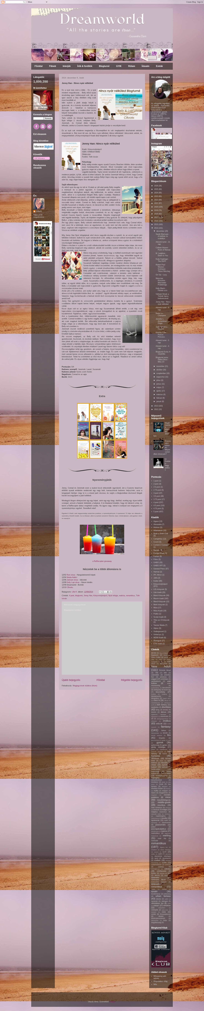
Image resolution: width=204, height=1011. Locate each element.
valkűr (166, 899)
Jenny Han (88, 596)
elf (152, 719)
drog (157, 710)
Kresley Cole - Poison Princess (161, 334)
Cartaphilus (158, 539)
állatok (160, 916)
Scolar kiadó (158, 617)
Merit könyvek (159, 605)
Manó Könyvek (159, 595)
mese (168, 797)
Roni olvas (71, 575)
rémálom (154, 850)
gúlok (153, 749)
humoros (155, 756)
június (159, 384)
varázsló (154, 901)
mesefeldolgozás (164, 800)
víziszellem (161, 908)
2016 (156, 221)
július (158, 380)
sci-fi (164, 852)
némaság (154, 822)
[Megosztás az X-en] (105, 592)
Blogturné (104, 66)
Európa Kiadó (158, 553)
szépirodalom (156, 865)
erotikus (167, 721)
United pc (157, 634)
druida (165, 710)
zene (164, 912)
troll (169, 873)
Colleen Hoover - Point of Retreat (163, 249)
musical (156, 809)
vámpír (156, 905)
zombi (153, 914)
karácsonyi (155, 769)
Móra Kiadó (158, 611)
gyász (164, 745)
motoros (168, 807)
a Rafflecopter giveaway (102, 561)
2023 (156, 196)
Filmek (52, 66)
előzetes (154, 721)
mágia (164, 810)
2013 (156, 406)
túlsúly (153, 889)
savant (156, 852)
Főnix (155, 559)
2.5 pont (156, 487)
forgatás (162, 738)
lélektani (164, 786)
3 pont (155, 493)
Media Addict (72, 577)
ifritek (161, 761)
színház (161, 867)
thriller (153, 873)
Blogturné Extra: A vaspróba (163, 353)
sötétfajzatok (161, 871)
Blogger (113, 1002)
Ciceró (156, 542)
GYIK (119, 66)
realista (122, 596)
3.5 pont (156, 496)
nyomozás (155, 820)
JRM (152, 659)
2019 (156, 210)
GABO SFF (158, 565)
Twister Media (159, 625)
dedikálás (155, 707)
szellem (157, 860)
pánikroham (155, 831)
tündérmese (155, 894)
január (159, 401)
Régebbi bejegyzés (131, 680)
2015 (156, 224)
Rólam (131, 66)
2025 (156, 189)
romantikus (130, 596)
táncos (157, 875)
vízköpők (154, 910)
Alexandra (157, 524)
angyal (154, 679)
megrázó (154, 795)
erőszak (159, 724)
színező (168, 865)
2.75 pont (157, 490)
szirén (164, 863)
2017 (156, 217)
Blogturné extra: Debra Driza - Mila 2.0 (162, 359)
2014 (156, 228)
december (160, 231)
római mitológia (165, 850)
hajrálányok (163, 749)
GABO (156, 562)
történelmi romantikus (156, 885)
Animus (156, 527)
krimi (169, 773)
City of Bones (163, 653)
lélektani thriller (157, 788)
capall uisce (167, 698)
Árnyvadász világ (160, 981)
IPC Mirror (157, 575)
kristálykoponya (162, 776)
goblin (164, 740)
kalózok (165, 767)
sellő (160, 854)
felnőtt (165, 733)
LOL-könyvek (158, 589)
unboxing (167, 894)
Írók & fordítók (84, 66)
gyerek (160, 742)
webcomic (165, 910)
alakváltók (155, 675)
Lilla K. (39, 211)
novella (164, 818)
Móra (155, 608)
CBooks (70, 587)
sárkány (167, 869)
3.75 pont (157, 499)
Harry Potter (156, 657)
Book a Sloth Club (160, 533)
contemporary (155, 703)
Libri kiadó (157, 592)
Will (165, 673)
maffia (156, 791)
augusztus (160, 377)
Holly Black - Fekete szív (161, 289)
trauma (162, 873)
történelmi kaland (158, 882)
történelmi (155, 878)
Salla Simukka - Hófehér (162, 328)
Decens (156, 550)
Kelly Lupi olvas (73, 582)
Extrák (159, 66)
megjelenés (163, 793)
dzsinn (153, 712)
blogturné (79, 596)
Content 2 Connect (160, 545)
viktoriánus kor (157, 903)
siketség (168, 854)
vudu (169, 903)
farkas (163, 730)
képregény (155, 778)
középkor (154, 782)
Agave (156, 521)
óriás (165, 920)
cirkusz (166, 700)
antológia (164, 679)
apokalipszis (156, 681)
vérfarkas (167, 905)
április (159, 391)
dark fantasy (162, 705)
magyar (165, 791)
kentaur (161, 773)
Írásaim (145, 66)
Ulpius (155, 628)
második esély (156, 814)
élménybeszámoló (158, 918)
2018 (156, 214)
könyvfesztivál (156, 780)
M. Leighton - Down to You (162, 254)
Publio (155, 614)
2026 (156, 186)
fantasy (166, 726)
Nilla (155, 984)
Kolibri (155, 581)
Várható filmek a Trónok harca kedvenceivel (162, 296)
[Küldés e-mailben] (100, 592)
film (169, 735)
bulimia (153, 694)
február (159, 398)
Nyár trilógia (113, 596)
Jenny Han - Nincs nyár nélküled (163, 303)
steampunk (166, 858)
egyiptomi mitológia (158, 714)
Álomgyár (157, 641)
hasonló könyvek (157, 751)
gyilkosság (155, 745)
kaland (154, 767)
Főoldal (38, 66)
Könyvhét (163, 664)
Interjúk (67, 66)
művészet (168, 814)
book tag (167, 690)
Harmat (156, 572)
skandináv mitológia (162, 856)
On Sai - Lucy (161, 275)
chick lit (156, 700)
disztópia (166, 707)
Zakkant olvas (72, 580)
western (153, 912)
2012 (156, 409)
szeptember (161, 373)
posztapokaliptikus (158, 829)
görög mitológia (158, 747)
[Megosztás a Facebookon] (108, 592)
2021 (156, 203)
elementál (164, 716)
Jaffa (155, 578)
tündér (154, 891)
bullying (164, 694)
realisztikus (155, 833)
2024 (156, 193)
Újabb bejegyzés (71, 680)
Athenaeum (158, 530)
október (159, 370)
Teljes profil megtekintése (38, 216)
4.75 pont (157, 508)
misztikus (161, 805)
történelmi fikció (158, 880)
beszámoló (166, 688)
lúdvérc (168, 788)
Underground (158, 631)
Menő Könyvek (159, 601)
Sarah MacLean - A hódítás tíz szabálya (162, 236)
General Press (159, 569)
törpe (166, 875)
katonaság (155, 771)
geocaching (155, 740)
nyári (166, 820)
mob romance (156, 807)
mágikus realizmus (159, 812)
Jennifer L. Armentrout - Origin (162, 321)
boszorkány (160, 692)
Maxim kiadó (158, 598)
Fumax (156, 556)
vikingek (165, 901)
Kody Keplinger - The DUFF (162, 260)
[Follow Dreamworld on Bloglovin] (43, 149)
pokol (153, 827)
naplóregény (161, 816)
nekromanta (155, 818)
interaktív (164, 763)
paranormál (166, 822)
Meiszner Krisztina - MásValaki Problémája (161, 281)
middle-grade (164, 802)
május (159, 387)
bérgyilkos (155, 698)
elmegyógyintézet (162, 719)
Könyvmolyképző (100, 596)
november (160, 366)
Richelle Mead (165, 670)
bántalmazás (156, 696)
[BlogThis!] (102, 592)
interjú (153, 765)
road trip (162, 838)
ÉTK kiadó (157, 644)
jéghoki (164, 765)
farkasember (155, 733)
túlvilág (164, 889)
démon (163, 712)
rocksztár (154, 840)
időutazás (155, 758)
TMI (156, 673)
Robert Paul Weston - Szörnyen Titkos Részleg (163, 268)
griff (169, 740)
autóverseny (155, 688)
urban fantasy (163, 896)
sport (156, 858)
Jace (160, 659)
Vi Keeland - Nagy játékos (167, 464)
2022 (156, 200)
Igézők (166, 657)
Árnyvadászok (165, 914)
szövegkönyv (155, 869)
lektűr (163, 782)
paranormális (160, 825)
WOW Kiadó (158, 637)
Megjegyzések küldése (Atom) (85, 686)
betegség (157, 690)
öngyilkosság (156, 922)
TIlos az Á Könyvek (161, 620)
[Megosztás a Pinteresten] (110, 592)
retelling (167, 835)
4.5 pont (156, 505)
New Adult (161, 666)
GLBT (165, 655)
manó (153, 793)
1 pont (155, 481)
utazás (158, 899)
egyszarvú (154, 716)
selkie (153, 854)
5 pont (155, 512)
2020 (156, 207)
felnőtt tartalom (156, 735)
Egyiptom (154, 655)
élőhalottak (154, 920)
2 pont (155, 484)
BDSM (153, 653)
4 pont (71, 596)
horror (165, 754)
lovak (161, 784)
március (159, 394)
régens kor (164, 847)
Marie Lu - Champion (161, 314)
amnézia (163, 677)
